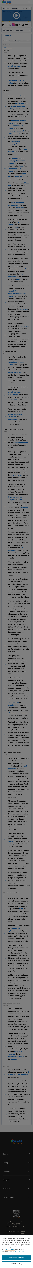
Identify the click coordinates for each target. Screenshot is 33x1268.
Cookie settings (10, 1249)
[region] (16, 1251)
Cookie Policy (19, 1251)
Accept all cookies (16, 1257)
